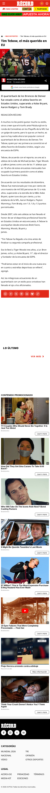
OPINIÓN (30, 755)
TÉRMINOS (39, 774)
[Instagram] (10, 732)
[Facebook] (10, 294)
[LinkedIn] (27, 294)
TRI (27, 751)
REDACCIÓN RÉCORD (16, 79)
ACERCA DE (6, 774)
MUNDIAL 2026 (8, 751)
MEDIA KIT (6, 778)
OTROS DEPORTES (34, 759)
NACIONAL (6, 755)
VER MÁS (36, 356)
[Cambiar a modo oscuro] (42, 3)
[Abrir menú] (3, 3)
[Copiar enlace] (37, 294)
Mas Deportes (11, 36)
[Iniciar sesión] (47, 3)
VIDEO (4, 759)
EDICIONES (22, 778)
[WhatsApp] (5, 294)
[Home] (2, 36)
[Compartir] (45, 81)
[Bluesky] (32, 294)
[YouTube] (23, 732)
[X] (16, 294)
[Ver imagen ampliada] (25, 63)
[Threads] (21, 294)
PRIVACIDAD (23, 774)
